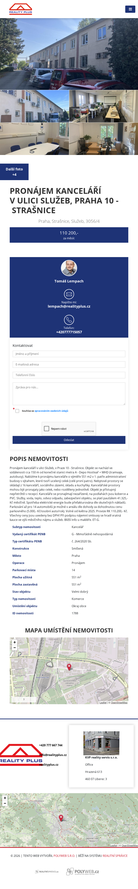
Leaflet (103, 702)
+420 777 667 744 (50, 745)
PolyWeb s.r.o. (64, 856)
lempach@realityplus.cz (69, 306)
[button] (69, 667)
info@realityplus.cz (53, 755)
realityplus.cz (48, 765)
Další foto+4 (14, 172)
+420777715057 (69, 332)
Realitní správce (115, 856)
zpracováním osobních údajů (51, 410)
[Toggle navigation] (130, 9)
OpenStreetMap (119, 702)
